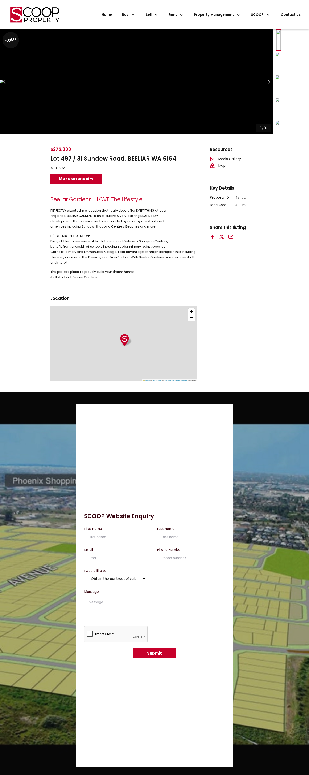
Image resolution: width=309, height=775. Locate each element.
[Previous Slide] (4, 82)
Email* (89, 549)
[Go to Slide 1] (278, 40)
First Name (93, 528)
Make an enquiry (76, 179)
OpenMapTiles (169, 380)
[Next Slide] (269, 82)
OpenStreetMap (181, 380)
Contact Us (291, 15)
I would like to (95, 570)
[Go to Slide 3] (278, 86)
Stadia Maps (157, 380)
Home (107, 15)
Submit (154, 653)
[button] (136, 81)
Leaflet (147, 380)
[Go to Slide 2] (278, 63)
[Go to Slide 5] (278, 132)
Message (91, 591)
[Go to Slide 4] (278, 109)
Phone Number (169, 549)
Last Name (165, 528)
